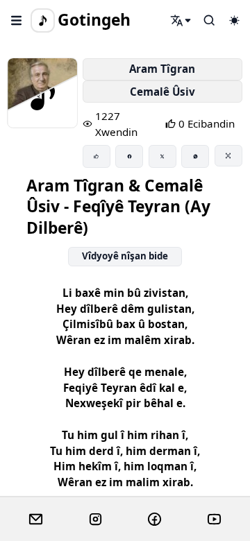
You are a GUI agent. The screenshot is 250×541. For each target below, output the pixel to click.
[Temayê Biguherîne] (234, 20)
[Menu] (17, 20)
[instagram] (95, 519)
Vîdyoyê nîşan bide (125, 256)
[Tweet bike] (162, 156)
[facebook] (154, 519)
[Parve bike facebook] (129, 156)
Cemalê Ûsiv (162, 91)
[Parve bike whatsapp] (195, 156)
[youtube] (214, 519)
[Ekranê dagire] (228, 155)
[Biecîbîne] (96, 156)
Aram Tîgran (162, 69)
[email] (36, 519)
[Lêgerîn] (181, 20)
